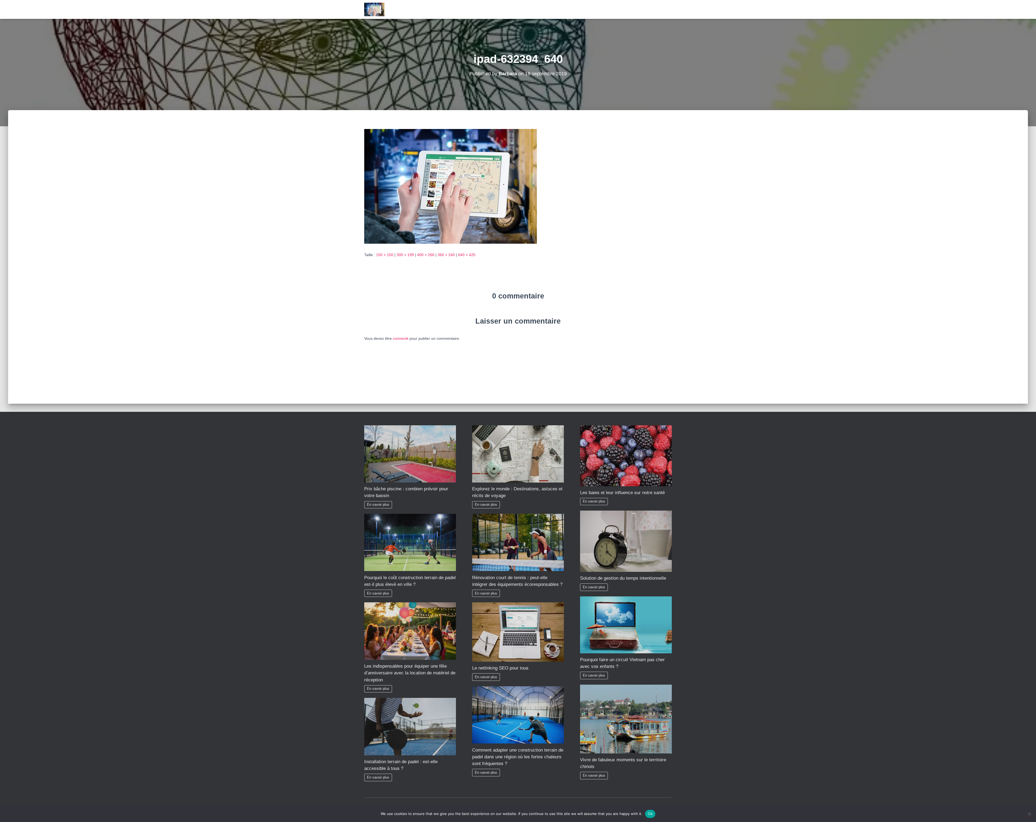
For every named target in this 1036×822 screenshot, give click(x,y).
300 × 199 (405, 255)
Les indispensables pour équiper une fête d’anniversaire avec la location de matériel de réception (409, 673)
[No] (1029, 814)
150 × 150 (384, 255)
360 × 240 (446, 255)
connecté (400, 338)
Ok (650, 813)
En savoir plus (378, 505)
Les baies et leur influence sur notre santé (622, 492)
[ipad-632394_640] (450, 186)
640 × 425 (466, 255)
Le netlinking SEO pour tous (500, 668)
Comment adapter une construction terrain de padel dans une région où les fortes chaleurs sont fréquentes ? (517, 757)
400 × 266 (425, 255)
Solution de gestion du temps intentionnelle (623, 578)
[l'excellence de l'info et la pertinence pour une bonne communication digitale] (374, 9)
